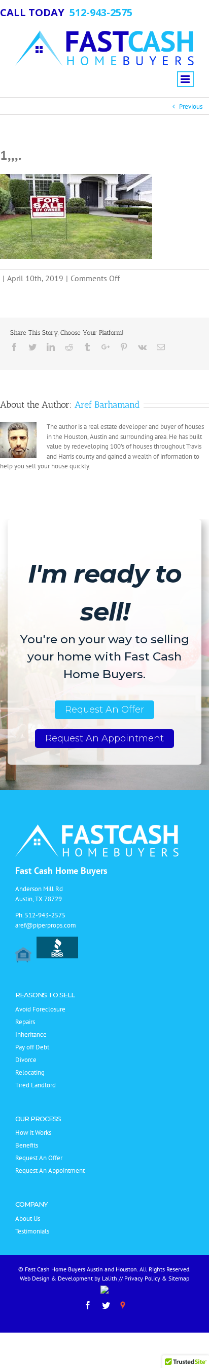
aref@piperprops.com (45, 925)
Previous (190, 106)
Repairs (25, 1022)
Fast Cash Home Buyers (61, 870)
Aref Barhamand (107, 404)
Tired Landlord (35, 1085)
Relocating (30, 1072)
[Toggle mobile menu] (185, 79)
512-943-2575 (45, 915)
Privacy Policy (142, 1278)
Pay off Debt (32, 1047)
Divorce (26, 1060)
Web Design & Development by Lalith (68, 1278)
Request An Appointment (104, 738)
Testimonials (32, 1231)
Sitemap (178, 1278)
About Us (27, 1218)
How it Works (33, 1132)
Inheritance (31, 1034)
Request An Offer (104, 709)
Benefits (26, 1145)
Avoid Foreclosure (40, 1009)
